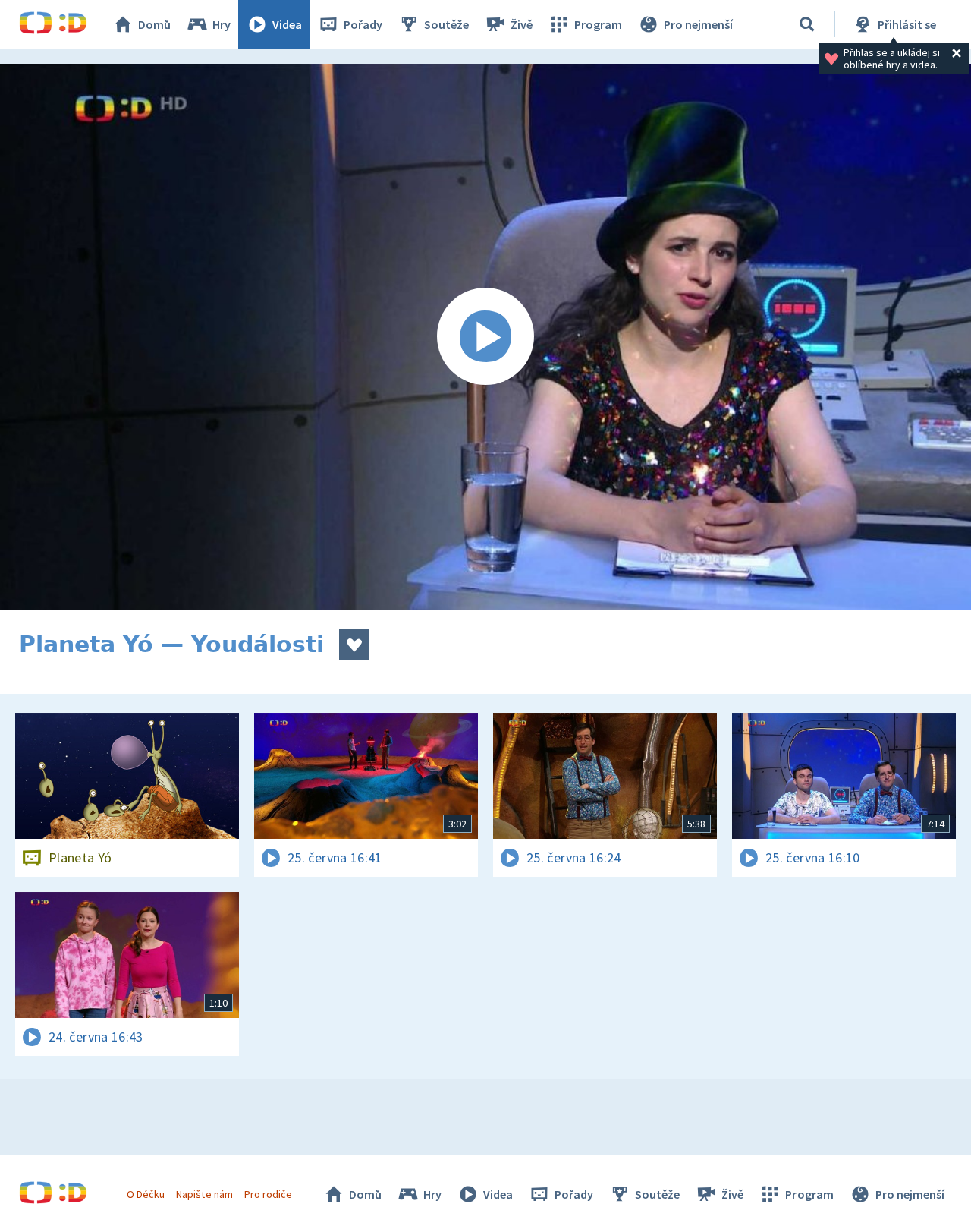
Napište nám (204, 1194)
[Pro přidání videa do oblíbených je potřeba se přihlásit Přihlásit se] (354, 644)
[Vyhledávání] (807, 24)
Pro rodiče (268, 1194)
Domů (154, 24)
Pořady (363, 24)
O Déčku (146, 1194)
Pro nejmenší (698, 24)
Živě (522, 24)
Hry (221, 24)
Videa (287, 24)
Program (598, 24)
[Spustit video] (485, 337)
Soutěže (446, 24)
